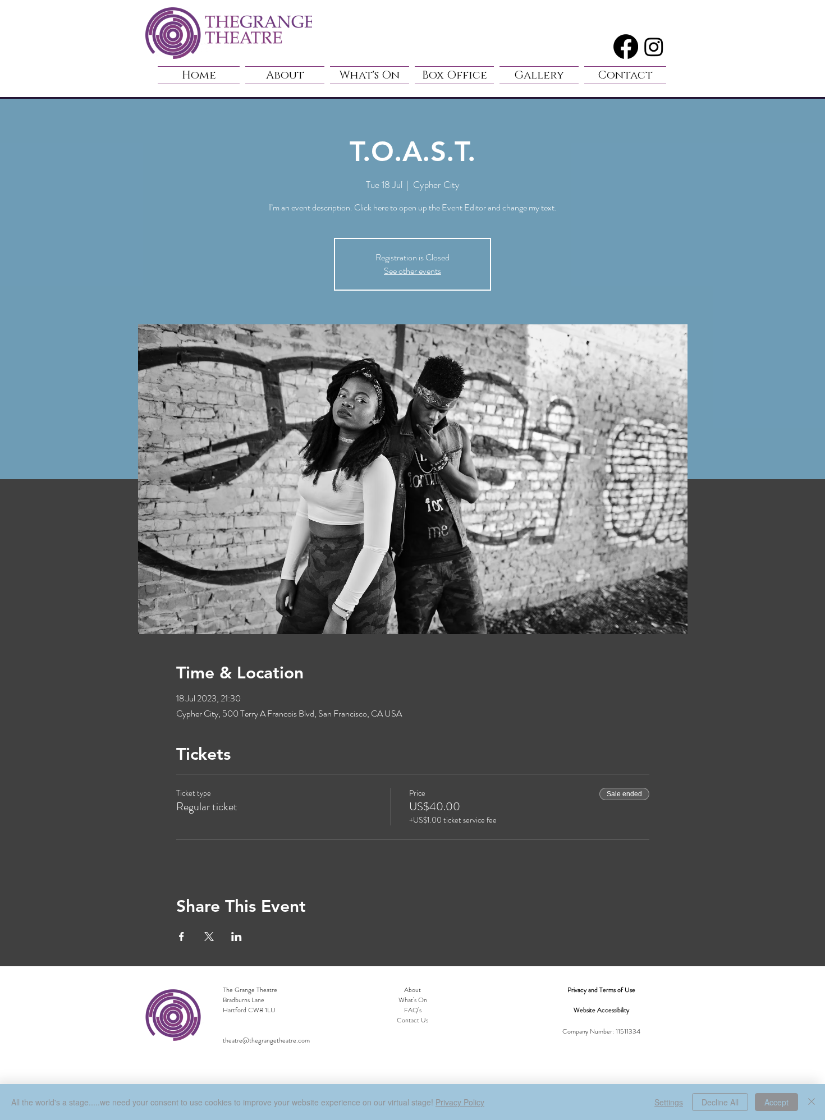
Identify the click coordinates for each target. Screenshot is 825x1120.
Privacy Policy (460, 1102)
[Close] (811, 1102)
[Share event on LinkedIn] (236, 936)
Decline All (720, 1102)
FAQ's (412, 1010)
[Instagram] (653, 46)
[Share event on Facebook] (181, 936)
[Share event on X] (209, 936)
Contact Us (412, 1020)
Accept (776, 1102)
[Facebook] (625, 46)
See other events (412, 270)
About (412, 990)
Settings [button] (668, 1102)
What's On (412, 1000)
